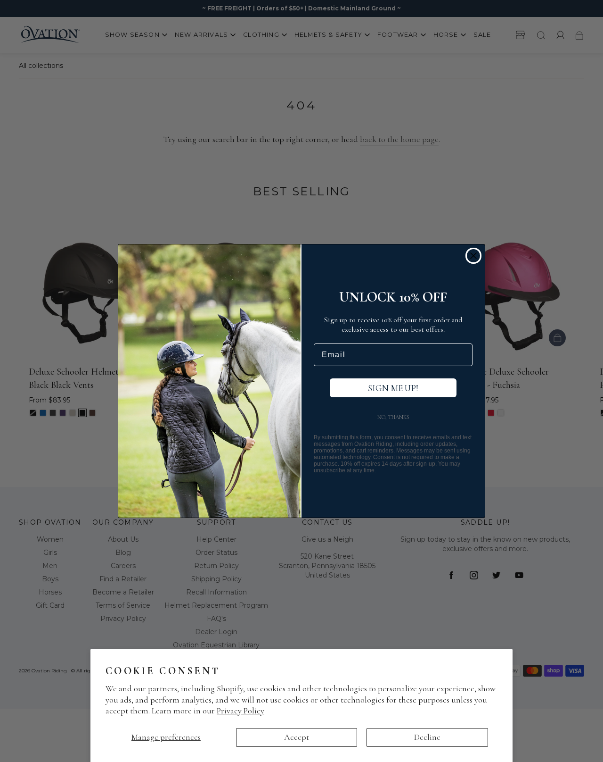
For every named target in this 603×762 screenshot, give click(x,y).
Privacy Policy (240, 710)
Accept (296, 737)
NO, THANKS (393, 417)
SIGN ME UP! (393, 388)
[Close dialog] (473, 256)
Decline (427, 737)
